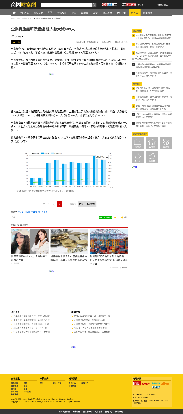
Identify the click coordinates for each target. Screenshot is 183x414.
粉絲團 (140, 5)
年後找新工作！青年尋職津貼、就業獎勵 (92, 332)
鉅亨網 (18, 37)
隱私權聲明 (87, 412)
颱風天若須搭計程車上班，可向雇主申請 (92, 316)
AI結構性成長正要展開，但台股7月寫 (30, 328)
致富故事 (14, 386)
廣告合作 (76, 412)
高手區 (152, 161)
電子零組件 (42, 212)
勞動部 (27, 212)
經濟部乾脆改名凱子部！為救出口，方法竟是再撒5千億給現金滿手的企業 (109, 260)
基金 (25, 389)
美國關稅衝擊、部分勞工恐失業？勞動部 (92, 324)
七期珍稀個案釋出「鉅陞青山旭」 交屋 (31, 324)
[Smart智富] (146, 384)
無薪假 (20, 212)
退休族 (138, 161)
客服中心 (84, 383)
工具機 (34, 212)
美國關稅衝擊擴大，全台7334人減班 (90, 320)
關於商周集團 (64, 412)
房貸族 (152, 147)
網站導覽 (119, 412)
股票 (25, 386)
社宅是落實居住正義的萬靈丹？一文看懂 (32, 332)
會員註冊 (161, 5)
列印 (125, 217)
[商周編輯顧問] (156, 387)
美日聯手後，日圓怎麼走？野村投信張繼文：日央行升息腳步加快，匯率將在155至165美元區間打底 (152, 56)
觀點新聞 (14, 383)
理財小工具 (57, 383)
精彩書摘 (14, 394)
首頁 (16, 12)
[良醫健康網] (156, 383)
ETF (25, 383)
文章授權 (98, 412)
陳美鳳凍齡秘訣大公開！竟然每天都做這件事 (29, 258)
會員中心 (72, 383)
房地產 (13, 389)
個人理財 (14, 392)
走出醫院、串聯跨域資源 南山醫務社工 (32, 320)
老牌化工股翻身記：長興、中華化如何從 (32, 316)
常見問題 (72, 386)
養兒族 (166, 147)
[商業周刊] (137, 383)
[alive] (165, 383)
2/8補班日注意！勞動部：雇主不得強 (90, 328)
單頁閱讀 (91, 204)
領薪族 (138, 147)
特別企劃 (27, 392)
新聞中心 (109, 412)
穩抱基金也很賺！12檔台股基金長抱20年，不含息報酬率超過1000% (69, 258)
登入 (167, 5)
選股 (41, 383)
